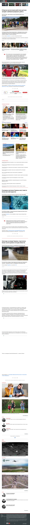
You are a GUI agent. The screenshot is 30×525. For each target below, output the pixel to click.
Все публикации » (25, 415)
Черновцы (12, 380)
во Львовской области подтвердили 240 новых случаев (16, 230)
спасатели (19, 380)
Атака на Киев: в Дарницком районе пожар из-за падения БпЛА (11, 183)
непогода (6, 380)
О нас (1, 514)
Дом (23, 380)
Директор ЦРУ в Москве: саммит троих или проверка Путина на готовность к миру (16, 424)
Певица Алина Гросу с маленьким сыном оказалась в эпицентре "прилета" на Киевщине (15, 167)
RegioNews (7, 214)
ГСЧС (22, 380)
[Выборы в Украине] (25, 5)
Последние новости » (5, 160)
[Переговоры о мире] (18, 5)
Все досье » (26, 510)
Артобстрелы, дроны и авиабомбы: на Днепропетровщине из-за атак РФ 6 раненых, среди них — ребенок (14, 180)
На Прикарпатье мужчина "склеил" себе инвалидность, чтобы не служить (12, 177)
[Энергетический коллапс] (5, 5)
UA (25, 1)
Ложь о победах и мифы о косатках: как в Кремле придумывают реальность (16, 419)
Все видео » (26, 490)
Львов (9, 380)
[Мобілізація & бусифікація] (12, 5)
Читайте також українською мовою (19, 13)
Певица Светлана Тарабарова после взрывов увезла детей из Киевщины (13, 164)
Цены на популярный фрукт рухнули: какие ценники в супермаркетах (12, 172)
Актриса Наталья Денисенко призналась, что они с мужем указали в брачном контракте (15, 162)
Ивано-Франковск (16, 380)
